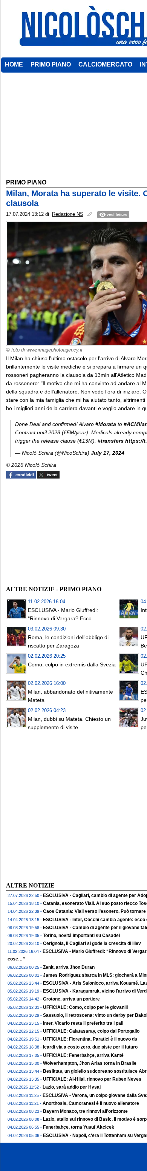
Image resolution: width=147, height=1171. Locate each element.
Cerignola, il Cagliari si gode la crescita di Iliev (92, 943)
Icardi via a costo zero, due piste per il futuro (90, 1047)
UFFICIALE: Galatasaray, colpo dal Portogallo (91, 1031)
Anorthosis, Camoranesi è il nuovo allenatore (91, 1103)
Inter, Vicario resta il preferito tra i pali (83, 1023)
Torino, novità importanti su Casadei (81, 935)
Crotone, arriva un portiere (71, 999)
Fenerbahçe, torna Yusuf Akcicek (78, 1127)
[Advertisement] (62, 531)
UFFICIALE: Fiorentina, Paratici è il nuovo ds (90, 1039)
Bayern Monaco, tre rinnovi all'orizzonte (85, 1111)
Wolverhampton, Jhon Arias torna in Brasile (89, 1063)
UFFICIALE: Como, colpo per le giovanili (85, 1007)
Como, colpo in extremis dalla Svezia (72, 664)
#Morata (105, 424)
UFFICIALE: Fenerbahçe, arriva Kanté (83, 1055)
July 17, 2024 (107, 453)
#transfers (111, 441)
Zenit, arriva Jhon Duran (69, 967)
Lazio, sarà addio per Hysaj (72, 1087)
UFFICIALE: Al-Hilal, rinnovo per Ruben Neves (92, 1079)
